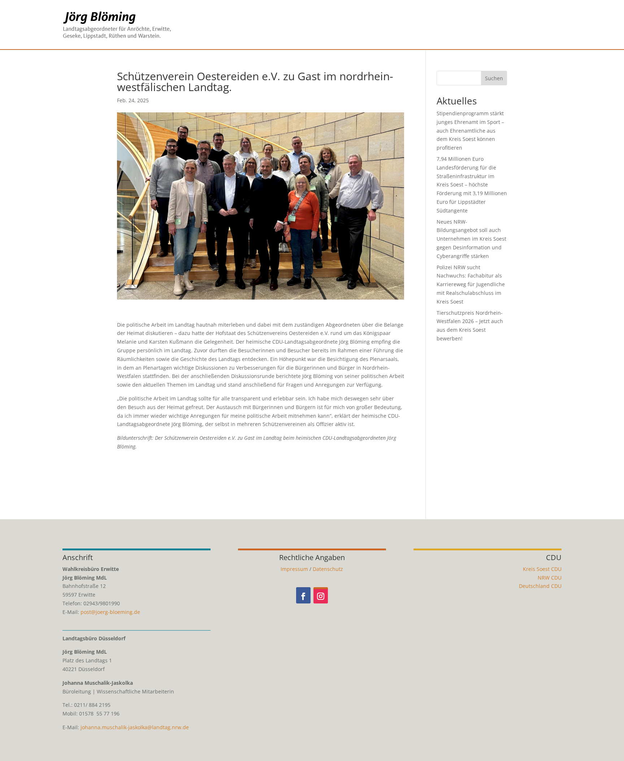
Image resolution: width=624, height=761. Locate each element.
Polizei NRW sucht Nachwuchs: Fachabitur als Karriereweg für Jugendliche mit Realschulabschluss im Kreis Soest (471, 284)
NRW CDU (550, 577)
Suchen (494, 78)
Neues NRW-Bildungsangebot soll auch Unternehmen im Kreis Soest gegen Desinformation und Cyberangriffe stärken (471, 238)
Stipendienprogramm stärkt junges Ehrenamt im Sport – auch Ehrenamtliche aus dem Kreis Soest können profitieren (470, 130)
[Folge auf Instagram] (320, 595)
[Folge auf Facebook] (303, 595)
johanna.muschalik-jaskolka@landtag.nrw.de (135, 727)
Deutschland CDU (540, 585)
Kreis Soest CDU (542, 569)
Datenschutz (328, 569)
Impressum (294, 569)
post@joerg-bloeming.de (110, 612)
